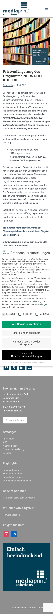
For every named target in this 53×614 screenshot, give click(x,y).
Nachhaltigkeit (10, 446)
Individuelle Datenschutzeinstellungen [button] (26, 355)
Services (7, 453)
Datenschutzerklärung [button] (28, 363)
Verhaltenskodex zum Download (19, 497)
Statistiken (27, 314)
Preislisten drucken (12, 473)
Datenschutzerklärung (13, 449)
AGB (5, 442)
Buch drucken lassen (13, 477)
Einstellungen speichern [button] (26, 332)
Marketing (44, 314)
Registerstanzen (11, 470)
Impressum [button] (42, 363)
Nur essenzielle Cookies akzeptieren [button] (26, 343)
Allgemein (8, 85)
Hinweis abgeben (11, 514)
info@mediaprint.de (12, 410)
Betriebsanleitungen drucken (17, 480)
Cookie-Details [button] (12, 363)
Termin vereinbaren (15, 420)
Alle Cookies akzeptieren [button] (26, 324)
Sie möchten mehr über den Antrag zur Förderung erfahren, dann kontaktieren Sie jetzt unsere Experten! (26, 231)
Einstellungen (41, 304)
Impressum (8, 438)
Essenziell (10, 314)
